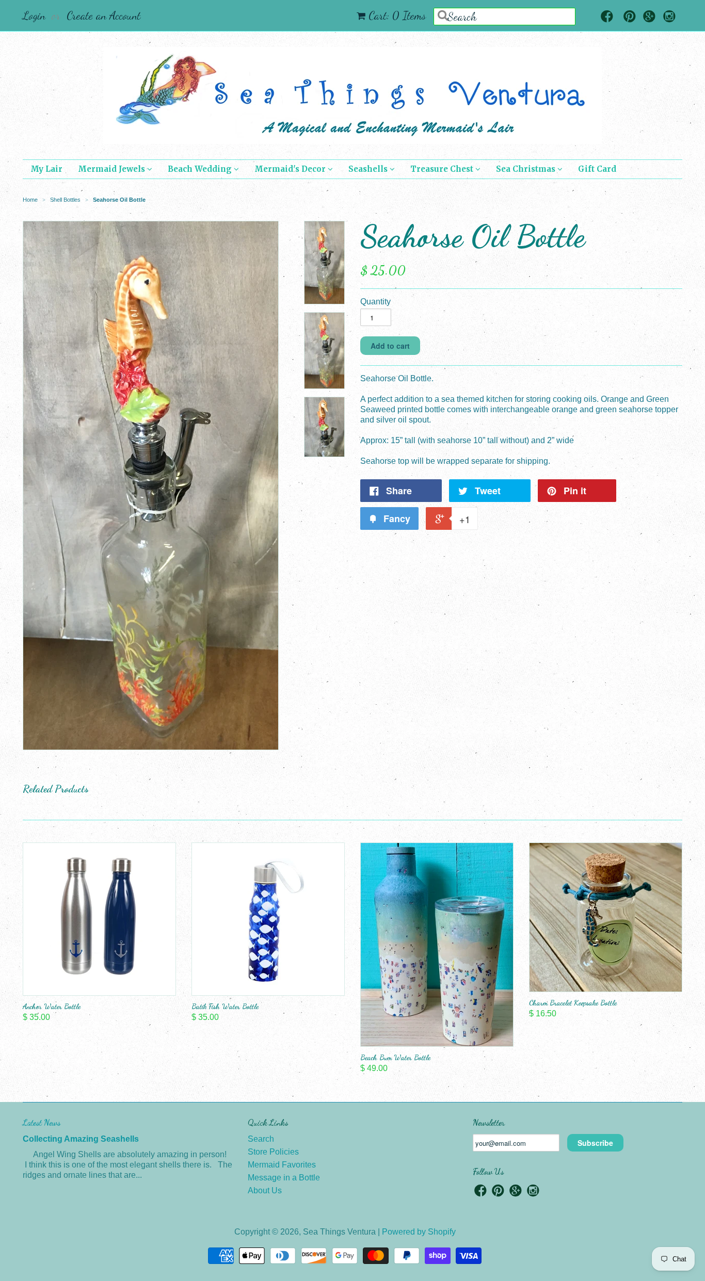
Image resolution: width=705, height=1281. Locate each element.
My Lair (46, 169)
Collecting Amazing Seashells (81, 1138)
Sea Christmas (526, 169)
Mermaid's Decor (291, 169)
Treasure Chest (442, 169)
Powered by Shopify (419, 1231)
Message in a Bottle (284, 1177)
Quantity (375, 301)
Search (261, 1138)
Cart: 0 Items (397, 15)
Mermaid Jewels (112, 169)
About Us (265, 1190)
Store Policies (273, 1151)
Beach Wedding (201, 169)
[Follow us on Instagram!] (669, 17)
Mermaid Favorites (282, 1164)
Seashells (369, 169)
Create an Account (103, 15)
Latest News (41, 1122)
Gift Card (597, 169)
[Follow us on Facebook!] (607, 17)
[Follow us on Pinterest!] (629, 17)
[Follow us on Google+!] (649, 17)
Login (34, 15)
